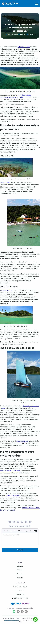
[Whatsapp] (14, 611)
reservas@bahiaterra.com (11, 620)
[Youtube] (26, 611)
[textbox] (20, 539)
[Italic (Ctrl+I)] (7, 531)
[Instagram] (18, 611)
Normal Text (17, 531)
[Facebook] (22, 611)
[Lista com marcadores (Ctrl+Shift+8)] (34, 531)
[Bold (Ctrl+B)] (4, 531)
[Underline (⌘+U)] (11, 531)
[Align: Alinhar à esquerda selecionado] (27, 531)
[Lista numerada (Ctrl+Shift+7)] (30, 531)
